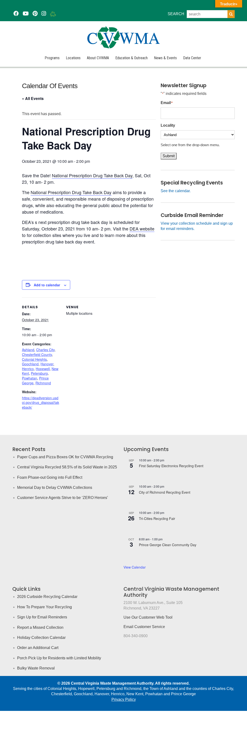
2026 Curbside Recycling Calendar (47, 597)
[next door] (53, 14)
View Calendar (135, 567)
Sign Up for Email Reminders (42, 617)
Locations (73, 58)
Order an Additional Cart (37, 648)
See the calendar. (176, 191)
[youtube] (25, 14)
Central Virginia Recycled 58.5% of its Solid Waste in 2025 (67, 467)
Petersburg (39, 373)
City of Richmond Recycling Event (164, 492)
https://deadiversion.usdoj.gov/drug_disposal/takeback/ (40, 402)
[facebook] (16, 14)
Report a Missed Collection (40, 627)
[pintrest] (35, 14)
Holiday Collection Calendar (41, 638)
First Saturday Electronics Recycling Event (171, 465)
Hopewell (43, 368)
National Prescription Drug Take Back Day (92, 175)
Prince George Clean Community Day (167, 544)
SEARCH (176, 14)
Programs (52, 58)
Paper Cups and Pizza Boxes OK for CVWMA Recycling (65, 457)
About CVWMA (98, 58)
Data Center (192, 58)
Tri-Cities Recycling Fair (157, 518)
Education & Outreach (131, 58)
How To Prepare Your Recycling (44, 607)
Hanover (47, 363)
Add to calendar (47, 284)
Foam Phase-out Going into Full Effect (49, 477)
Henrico (28, 368)
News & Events (165, 58)
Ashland (28, 349)
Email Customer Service (144, 627)
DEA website (142, 228)
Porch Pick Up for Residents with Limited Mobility (59, 658)
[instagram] (43, 14)
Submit (169, 156)
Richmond (43, 382)
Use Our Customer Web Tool (148, 617)
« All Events (33, 98)
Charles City (45, 349)
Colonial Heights (34, 359)
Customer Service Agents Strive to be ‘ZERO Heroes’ (62, 498)
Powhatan (29, 378)
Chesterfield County (37, 354)
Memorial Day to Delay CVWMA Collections (54, 487)
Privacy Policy (123, 699)
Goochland (30, 363)
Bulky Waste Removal (36, 668)
